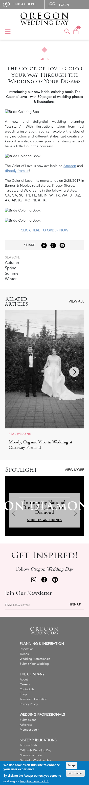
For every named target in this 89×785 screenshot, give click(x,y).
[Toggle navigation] (8, 32)
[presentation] (74, 372)
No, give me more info (34, 781)
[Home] (44, 19)
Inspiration (27, 649)
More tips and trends (44, 520)
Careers (25, 684)
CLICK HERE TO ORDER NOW (44, 230)
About (24, 679)
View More (74, 469)
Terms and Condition (33, 699)
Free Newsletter (17, 605)
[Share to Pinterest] (53, 245)
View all (76, 301)
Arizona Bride (29, 745)
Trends (24, 654)
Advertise (26, 725)
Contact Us (27, 689)
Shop (23, 694)
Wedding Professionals (35, 659)
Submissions (28, 720)
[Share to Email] (62, 245)
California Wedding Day (35, 750)
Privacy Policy (29, 704)
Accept (71, 765)
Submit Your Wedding (34, 664)
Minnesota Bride (31, 755)
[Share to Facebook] (44, 245)
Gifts (44, 59)
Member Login (29, 729)
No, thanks (75, 773)
